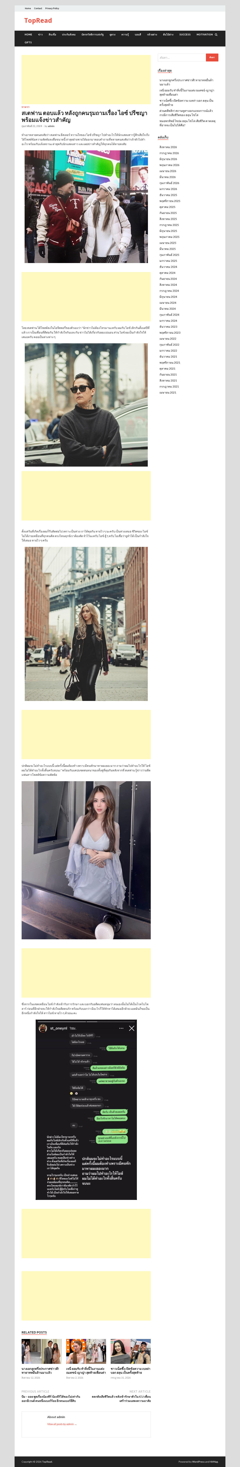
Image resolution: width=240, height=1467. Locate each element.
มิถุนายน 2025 (168, 230)
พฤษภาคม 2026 (169, 165)
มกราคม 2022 (168, 350)
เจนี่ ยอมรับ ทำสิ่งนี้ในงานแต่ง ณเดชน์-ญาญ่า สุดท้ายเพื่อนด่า (86, 1370)
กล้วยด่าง (152, 34)
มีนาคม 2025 (168, 248)
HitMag (214, 1461)
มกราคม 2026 (168, 189)
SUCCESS (185, 34)
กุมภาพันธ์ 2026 (169, 183)
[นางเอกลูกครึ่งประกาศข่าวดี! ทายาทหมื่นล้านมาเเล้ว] (42, 1364)
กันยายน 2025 (168, 212)
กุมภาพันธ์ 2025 (169, 254)
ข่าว (40, 34)
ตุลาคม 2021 (167, 368)
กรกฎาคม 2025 (169, 224)
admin (51, 126)
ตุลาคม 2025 (167, 206)
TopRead (38, 20)
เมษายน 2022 (168, 338)
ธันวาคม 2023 (168, 326)
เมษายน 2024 (168, 302)
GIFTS (28, 42)
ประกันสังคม (69, 34)
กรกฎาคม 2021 (169, 386)
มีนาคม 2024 (168, 308)
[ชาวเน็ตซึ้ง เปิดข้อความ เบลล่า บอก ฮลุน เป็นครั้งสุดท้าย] (131, 1364)
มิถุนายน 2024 (168, 296)
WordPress (198, 1461)
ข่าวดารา (26, 107)
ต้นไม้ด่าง (168, 34)
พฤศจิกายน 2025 (170, 200)
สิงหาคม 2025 (168, 218)
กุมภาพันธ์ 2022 (169, 344)
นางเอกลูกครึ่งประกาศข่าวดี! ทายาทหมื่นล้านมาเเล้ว (40, 1370)
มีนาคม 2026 (168, 177)
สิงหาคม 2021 (168, 380)
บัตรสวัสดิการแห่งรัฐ (93, 34)
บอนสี (138, 34)
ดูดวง (112, 34)
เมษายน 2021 (168, 392)
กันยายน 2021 (168, 374)
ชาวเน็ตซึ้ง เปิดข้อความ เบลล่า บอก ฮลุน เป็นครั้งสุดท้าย (130, 1370)
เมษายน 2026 (168, 171)
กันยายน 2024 (168, 278)
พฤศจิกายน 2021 (170, 362)
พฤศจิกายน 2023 (170, 332)
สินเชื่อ (52, 34)
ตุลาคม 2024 (167, 272)
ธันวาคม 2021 (168, 356)
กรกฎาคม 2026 (169, 153)
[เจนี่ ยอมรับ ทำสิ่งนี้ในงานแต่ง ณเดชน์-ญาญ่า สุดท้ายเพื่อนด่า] (86, 1364)
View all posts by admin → (62, 1424)
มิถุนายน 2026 (168, 159)
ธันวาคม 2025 (168, 194)
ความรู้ (125, 34)
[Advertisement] (86, 79)
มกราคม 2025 (168, 260)
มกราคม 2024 (168, 320)
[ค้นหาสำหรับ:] (188, 57)
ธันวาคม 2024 (168, 266)
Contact (38, 8)
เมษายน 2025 (168, 242)
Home (28, 8)
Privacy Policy (52, 8)
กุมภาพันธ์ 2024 (169, 314)
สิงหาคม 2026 (168, 147)
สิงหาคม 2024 (168, 284)
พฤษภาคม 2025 (169, 236)
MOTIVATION (205, 34)
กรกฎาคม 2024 (169, 290)
